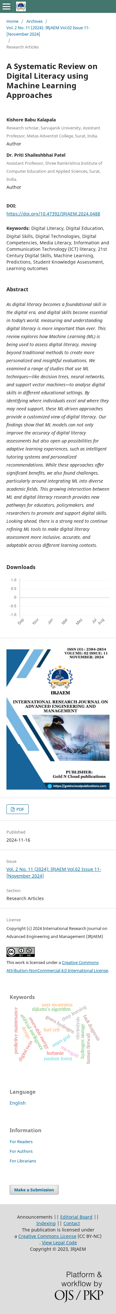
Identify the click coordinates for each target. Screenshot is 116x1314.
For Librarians (23, 1161)
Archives (34, 21)
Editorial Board (76, 1217)
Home (12, 21)
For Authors (21, 1151)
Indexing (46, 1223)
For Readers (21, 1141)
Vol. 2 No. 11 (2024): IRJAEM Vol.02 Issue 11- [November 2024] (48, 31)
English (18, 1103)
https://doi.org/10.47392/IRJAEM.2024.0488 (53, 214)
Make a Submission (34, 1190)
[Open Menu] (6, 6)
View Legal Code (59, 1243)
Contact (71, 1223)
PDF (19, 809)
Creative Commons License (47, 1236)
